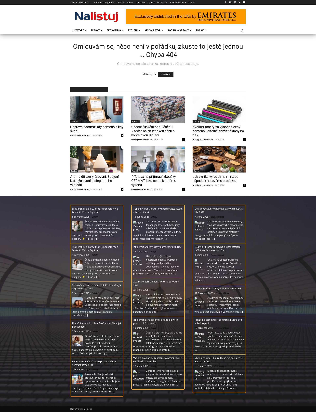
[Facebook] (226, 2)
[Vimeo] (239, 2)
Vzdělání (136, 171)
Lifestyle (74, 121)
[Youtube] (244, 2)
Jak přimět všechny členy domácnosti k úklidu (157, 246)
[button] (242, 30)
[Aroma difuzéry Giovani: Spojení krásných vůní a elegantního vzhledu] (96, 159)
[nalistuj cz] (96, 17)
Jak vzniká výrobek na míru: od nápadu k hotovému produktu (216, 179)
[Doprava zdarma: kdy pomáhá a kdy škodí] (96, 109)
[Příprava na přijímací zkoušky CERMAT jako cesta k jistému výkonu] (158, 159)
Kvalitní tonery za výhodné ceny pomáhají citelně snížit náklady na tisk (218, 131)
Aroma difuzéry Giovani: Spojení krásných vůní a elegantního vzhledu (94, 181)
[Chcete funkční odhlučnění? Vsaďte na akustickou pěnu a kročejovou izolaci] (158, 109)
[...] (97, 238)
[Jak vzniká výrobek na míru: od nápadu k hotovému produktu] (219, 159)
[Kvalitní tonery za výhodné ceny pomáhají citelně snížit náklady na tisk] (219, 109)
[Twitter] (235, 2)
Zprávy (196, 121)
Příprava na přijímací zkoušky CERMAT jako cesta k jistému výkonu (153, 181)
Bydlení (135, 121)
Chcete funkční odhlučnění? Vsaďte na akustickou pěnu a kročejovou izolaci (153, 131)
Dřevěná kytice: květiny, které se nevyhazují (218, 288)
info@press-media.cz (80, 135)
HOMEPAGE (166, 74)
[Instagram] (230, 2)
